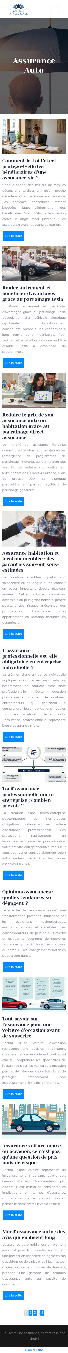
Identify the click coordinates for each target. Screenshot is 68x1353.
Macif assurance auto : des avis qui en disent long (33, 1234)
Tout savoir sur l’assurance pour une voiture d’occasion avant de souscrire (31, 1027)
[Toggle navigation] (54, 9)
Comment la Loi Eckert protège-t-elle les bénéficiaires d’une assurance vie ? (29, 169)
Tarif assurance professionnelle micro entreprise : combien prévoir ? (28, 797)
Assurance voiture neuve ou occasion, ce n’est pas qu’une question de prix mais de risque (31, 1154)
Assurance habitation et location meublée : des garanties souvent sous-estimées (31, 561)
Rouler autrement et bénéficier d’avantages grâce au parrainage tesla (32, 293)
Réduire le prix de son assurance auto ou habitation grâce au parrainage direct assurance (27, 426)
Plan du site (34, 1350)
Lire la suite (13, 236)
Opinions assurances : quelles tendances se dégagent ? (27, 897)
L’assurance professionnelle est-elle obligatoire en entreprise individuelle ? (31, 659)
